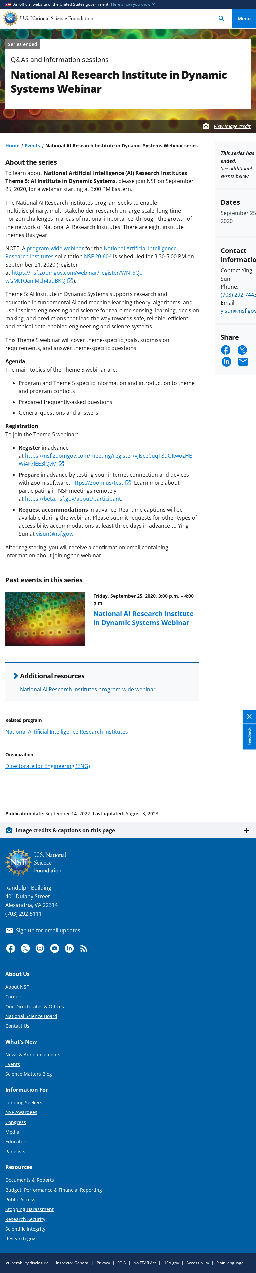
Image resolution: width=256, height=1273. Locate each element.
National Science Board (31, 1016)
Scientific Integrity (25, 1229)
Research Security (25, 1219)
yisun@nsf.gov (54, 533)
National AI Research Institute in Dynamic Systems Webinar (143, 618)
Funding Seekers (23, 1102)
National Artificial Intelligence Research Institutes (66, 731)
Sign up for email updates (48, 930)
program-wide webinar (55, 248)
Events (32, 145)
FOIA (121, 1263)
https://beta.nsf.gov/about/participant (73, 498)
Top (244, 788)
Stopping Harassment (29, 1209)
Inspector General (72, 1263)
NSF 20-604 (98, 256)
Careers (14, 996)
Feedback (249, 737)
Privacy (103, 1263)
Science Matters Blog (28, 1074)
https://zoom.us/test (97, 482)
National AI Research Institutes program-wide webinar (88, 689)
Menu (244, 18)
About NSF (17, 987)
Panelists (15, 1151)
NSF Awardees (21, 1112)
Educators (16, 1141)
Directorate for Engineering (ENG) (47, 766)
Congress (15, 1122)
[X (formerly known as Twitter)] (25, 948)
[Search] (221, 18)
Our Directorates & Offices (34, 1006)
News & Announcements (32, 1054)
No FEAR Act (144, 1263)
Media (12, 1132)
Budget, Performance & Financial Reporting (53, 1190)
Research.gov (20, 1238)
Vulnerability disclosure (27, 1263)
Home (12, 145)
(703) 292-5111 (23, 913)
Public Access (20, 1199)
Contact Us (17, 1026)
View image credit (232, 126)
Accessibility (197, 1263)
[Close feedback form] (249, 717)
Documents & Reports (29, 1180)
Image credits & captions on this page (65, 830)
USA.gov (171, 1263)
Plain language (230, 1263)
